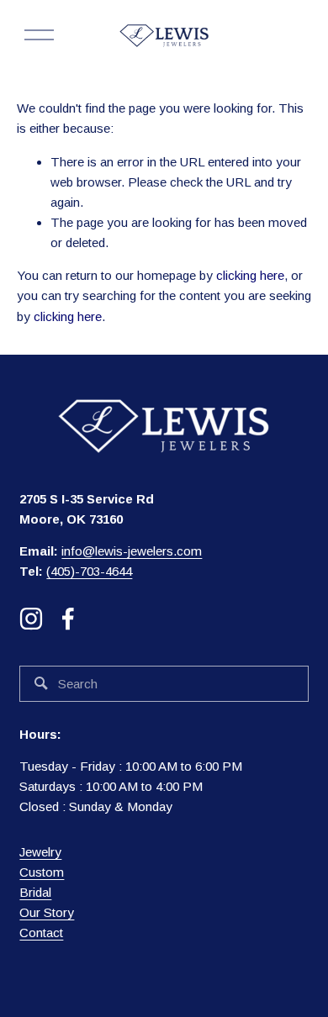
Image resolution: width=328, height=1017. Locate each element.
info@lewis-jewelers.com (131, 551)
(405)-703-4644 (89, 571)
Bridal (35, 892)
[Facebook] (68, 618)
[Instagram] (31, 618)
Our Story (46, 912)
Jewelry (40, 852)
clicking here (250, 275)
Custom (41, 872)
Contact (41, 932)
